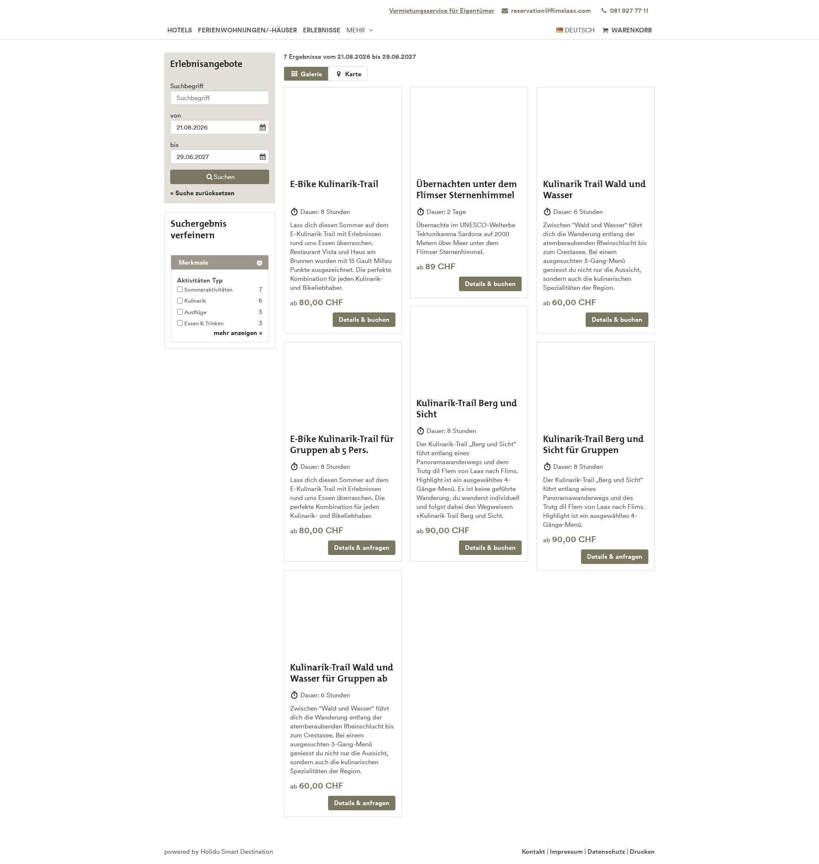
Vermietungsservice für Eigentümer (441, 10)
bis (174, 145)
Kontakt (533, 851)
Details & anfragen (361, 547)
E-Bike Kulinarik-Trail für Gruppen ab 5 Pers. (342, 444)
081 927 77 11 (628, 10)
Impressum (566, 851)
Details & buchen (364, 319)
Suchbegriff (186, 86)
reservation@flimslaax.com (550, 10)
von (175, 115)
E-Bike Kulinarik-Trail (334, 184)
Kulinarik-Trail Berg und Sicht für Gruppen (593, 444)
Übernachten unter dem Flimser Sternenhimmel (466, 189)
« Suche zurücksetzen (202, 193)
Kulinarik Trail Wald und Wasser (594, 189)
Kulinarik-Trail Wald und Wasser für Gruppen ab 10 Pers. (341, 678)
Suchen (224, 177)
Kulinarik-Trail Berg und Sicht (466, 408)
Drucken (642, 851)
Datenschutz (606, 851)
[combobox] (219, 97)
